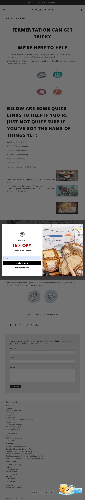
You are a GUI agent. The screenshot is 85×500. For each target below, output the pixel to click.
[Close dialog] (81, 225)
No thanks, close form (22, 267)
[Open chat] (70, 489)
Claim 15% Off (22, 263)
